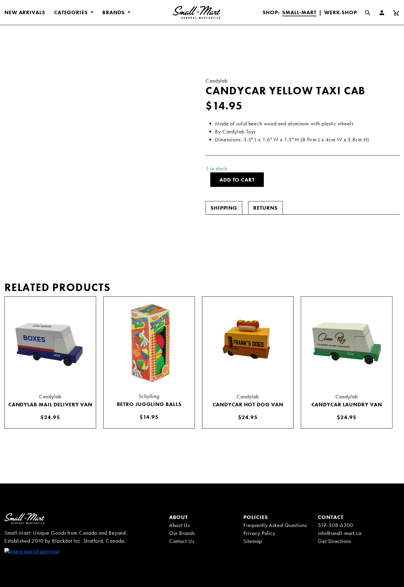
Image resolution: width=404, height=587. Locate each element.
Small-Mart (299, 12)
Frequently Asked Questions (275, 525)
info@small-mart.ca (339, 533)
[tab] (224, 207)
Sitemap (252, 541)
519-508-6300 (335, 525)
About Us (179, 525)
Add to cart (237, 179)
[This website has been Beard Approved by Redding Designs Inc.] (31, 551)
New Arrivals (24, 12)
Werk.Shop (340, 12)
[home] (24, 518)
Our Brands (182, 533)
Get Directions (334, 541)
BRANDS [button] (114, 12)
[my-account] (385, 12)
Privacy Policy (259, 533)
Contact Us (181, 541)
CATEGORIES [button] (71, 12)
